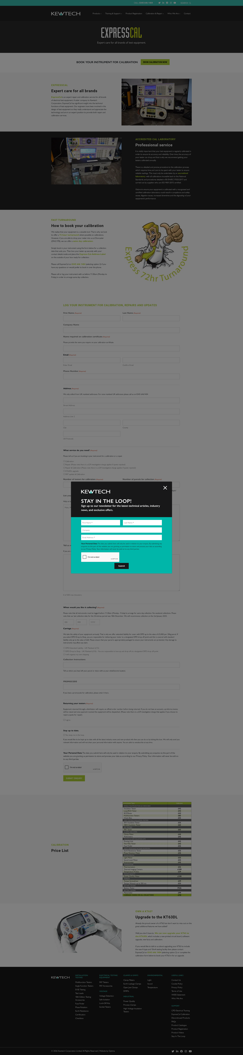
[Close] (165, 488)
